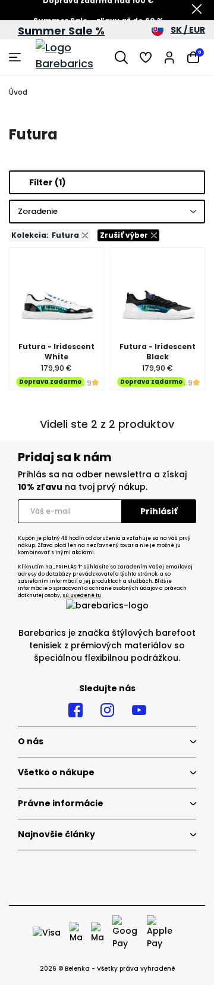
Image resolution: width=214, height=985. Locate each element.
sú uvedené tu (81, 595)
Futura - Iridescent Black (157, 351)
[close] (197, 10)
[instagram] (107, 710)
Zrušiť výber (124, 235)
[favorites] (146, 57)
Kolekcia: (45, 235)
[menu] (16, 57)
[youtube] (139, 710)
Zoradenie (38, 211)
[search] (121, 57)
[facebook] (75, 710)
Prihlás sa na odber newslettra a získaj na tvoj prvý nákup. (102, 480)
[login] (169, 57)
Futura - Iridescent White (56, 351)
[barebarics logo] (72, 57)
